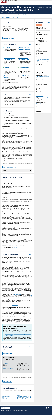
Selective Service (5, 398)
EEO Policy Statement (5, 413)
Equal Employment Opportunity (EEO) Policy (24, 394)
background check (46, 97)
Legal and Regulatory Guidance (40, 413)
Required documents (6, 17)
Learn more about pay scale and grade (43, 60)
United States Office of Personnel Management (15, 410)
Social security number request (8, 399)
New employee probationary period (24, 396)
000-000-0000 (6, 363)
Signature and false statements (23, 398)
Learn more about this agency (9, 38)
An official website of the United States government (9, 0)
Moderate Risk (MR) (40, 96)
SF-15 (31, 295)
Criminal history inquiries (7, 393)
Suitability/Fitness (39, 103)
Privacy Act (4, 397)
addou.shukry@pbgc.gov (8, 368)
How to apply (15, 17)
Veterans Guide (15, 305)
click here (15, 247)
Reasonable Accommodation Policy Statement (17, 413)
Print (40, 9)
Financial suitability (6, 396)
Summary (4, 14)
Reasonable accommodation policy (24, 397)
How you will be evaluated (36, 14)
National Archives (17, 294)
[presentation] (43, 35)
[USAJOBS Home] (5, 2)
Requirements (26, 14)
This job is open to (12, 14)
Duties (19, 14)
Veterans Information (30, 413)
